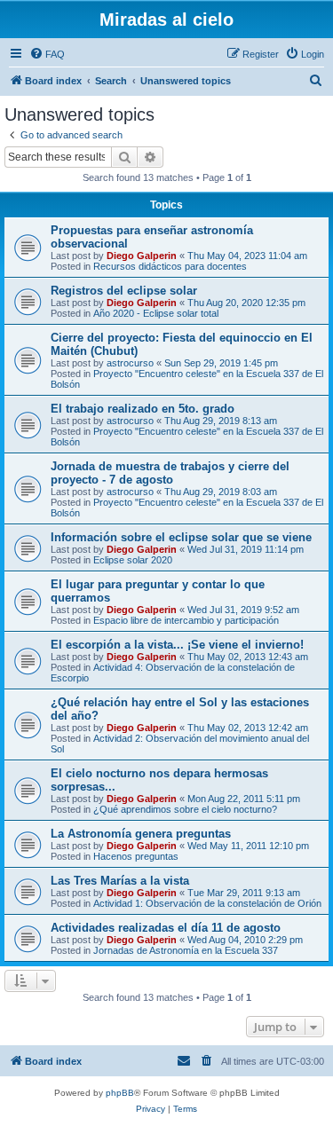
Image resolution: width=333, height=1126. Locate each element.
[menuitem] (47, 54)
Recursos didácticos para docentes (170, 266)
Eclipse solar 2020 (132, 560)
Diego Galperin (142, 255)
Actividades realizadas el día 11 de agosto (166, 927)
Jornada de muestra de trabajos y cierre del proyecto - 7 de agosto (170, 473)
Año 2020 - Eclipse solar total (155, 313)
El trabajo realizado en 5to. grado (142, 408)
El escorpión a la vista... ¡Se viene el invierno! (177, 644)
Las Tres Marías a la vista (120, 880)
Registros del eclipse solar (124, 290)
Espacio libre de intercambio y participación (186, 620)
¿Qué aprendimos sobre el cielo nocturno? (185, 809)
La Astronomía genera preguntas (141, 833)
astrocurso (130, 363)
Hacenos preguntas (135, 856)
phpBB (120, 1093)
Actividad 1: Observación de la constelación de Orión (207, 903)
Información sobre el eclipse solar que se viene (181, 537)
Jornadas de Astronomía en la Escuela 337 (185, 950)
